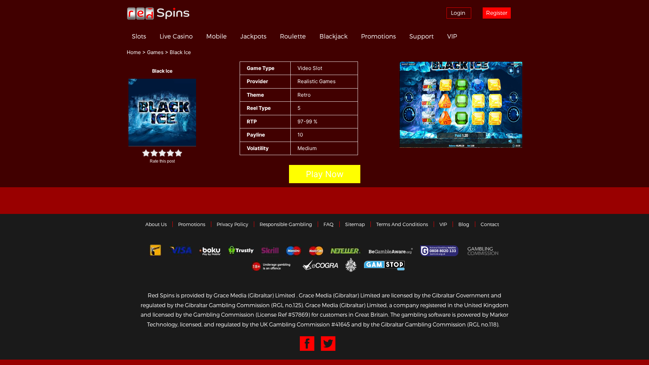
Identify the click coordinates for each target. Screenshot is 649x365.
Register (496, 12)
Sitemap (355, 224)
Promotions (378, 36)
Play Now (324, 174)
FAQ (328, 224)
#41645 (340, 324)
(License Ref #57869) (283, 314)
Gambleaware (391, 251)
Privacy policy (232, 224)
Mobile (216, 36)
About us (156, 224)
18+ (273, 265)
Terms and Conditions (402, 224)
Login (458, 12)
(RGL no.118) (482, 324)
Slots (139, 36)
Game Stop (384, 264)
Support (421, 36)
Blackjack (333, 36)
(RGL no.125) (287, 305)
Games (155, 52)
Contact (490, 224)
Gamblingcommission (483, 251)
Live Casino (176, 36)
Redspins (158, 13)
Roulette (293, 36)
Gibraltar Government (351, 264)
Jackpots (253, 36)
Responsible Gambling (286, 224)
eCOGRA (320, 265)
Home (134, 52)
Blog (463, 224)
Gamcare (440, 250)
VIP (452, 36)
